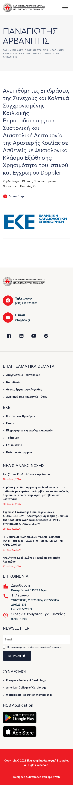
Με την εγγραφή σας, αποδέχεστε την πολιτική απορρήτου (34, 647)
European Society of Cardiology (26, 680)
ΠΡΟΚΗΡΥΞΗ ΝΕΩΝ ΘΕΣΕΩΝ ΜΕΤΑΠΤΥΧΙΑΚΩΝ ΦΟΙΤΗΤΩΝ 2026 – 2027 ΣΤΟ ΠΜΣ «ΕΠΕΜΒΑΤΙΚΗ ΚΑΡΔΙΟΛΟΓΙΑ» (33, 540)
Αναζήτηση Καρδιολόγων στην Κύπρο (26, 474)
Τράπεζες (12, 437)
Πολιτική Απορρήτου (19, 452)
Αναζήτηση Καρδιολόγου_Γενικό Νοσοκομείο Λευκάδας (31, 559)
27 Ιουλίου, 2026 (12, 549)
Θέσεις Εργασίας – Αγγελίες (24, 389)
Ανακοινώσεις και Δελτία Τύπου (26, 396)
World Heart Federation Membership (29, 694)
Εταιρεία (11, 423)
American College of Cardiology (26, 687)
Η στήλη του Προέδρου (20, 416)
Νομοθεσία (13, 382)
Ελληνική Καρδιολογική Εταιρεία (47, 760)
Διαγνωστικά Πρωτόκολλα (23, 374)
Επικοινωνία (14, 445)
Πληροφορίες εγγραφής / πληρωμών (29, 430)
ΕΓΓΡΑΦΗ (15, 655)
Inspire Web (52, 776)
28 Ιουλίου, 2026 (12, 479)
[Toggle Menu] (65, 7)
